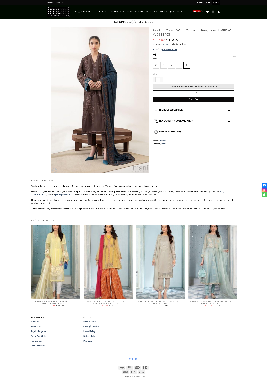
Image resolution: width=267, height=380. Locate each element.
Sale (189, 11)
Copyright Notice (91, 326)
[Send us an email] (202, 2)
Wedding (140, 11)
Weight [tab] (51, 180)
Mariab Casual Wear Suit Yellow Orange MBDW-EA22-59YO (106, 302)
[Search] (202, 11)
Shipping (166, 44)
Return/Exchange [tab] (38, 180)
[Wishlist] (207, 12)
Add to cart (193, 92)
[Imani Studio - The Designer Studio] (58, 11)
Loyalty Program (38, 331)
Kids (153, 11)
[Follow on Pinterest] (206, 2)
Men (163, 11)
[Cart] (213, 12)
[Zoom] (54, 170)
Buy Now (193, 99)
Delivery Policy (89, 336)
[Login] (219, 12)
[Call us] (204, 2)
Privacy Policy (89, 321)
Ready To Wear (120, 11)
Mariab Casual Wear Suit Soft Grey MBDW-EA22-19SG (158, 302)
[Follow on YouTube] (209, 2)
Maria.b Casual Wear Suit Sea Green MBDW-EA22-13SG (210, 302)
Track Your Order (38, 336)
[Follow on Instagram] (200, 2)
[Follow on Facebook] (197, 2)
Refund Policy (89, 331)
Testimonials (36, 340)
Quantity (156, 73)
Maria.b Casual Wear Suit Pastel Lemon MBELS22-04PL (53, 302)
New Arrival (82, 11)
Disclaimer (88, 340)
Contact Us (59, 2)
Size (155, 58)
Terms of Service (38, 345)
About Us (50, 2)
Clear (234, 56)
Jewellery (176, 11)
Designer (100, 11)
